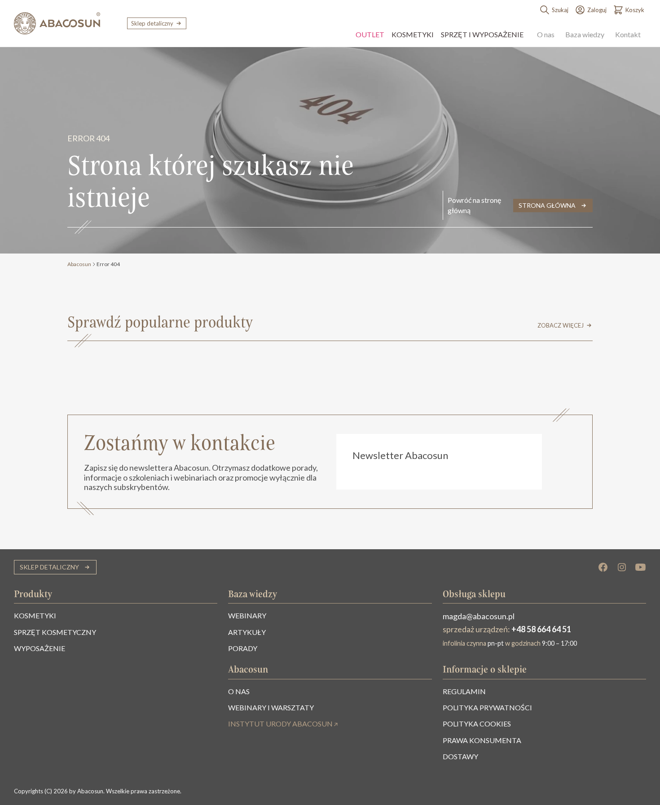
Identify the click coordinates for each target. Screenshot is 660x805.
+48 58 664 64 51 (541, 629)
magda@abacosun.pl (479, 616)
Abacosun (79, 264)
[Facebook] (603, 567)
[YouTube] (640, 567)
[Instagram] (621, 567)
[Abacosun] (57, 23)
